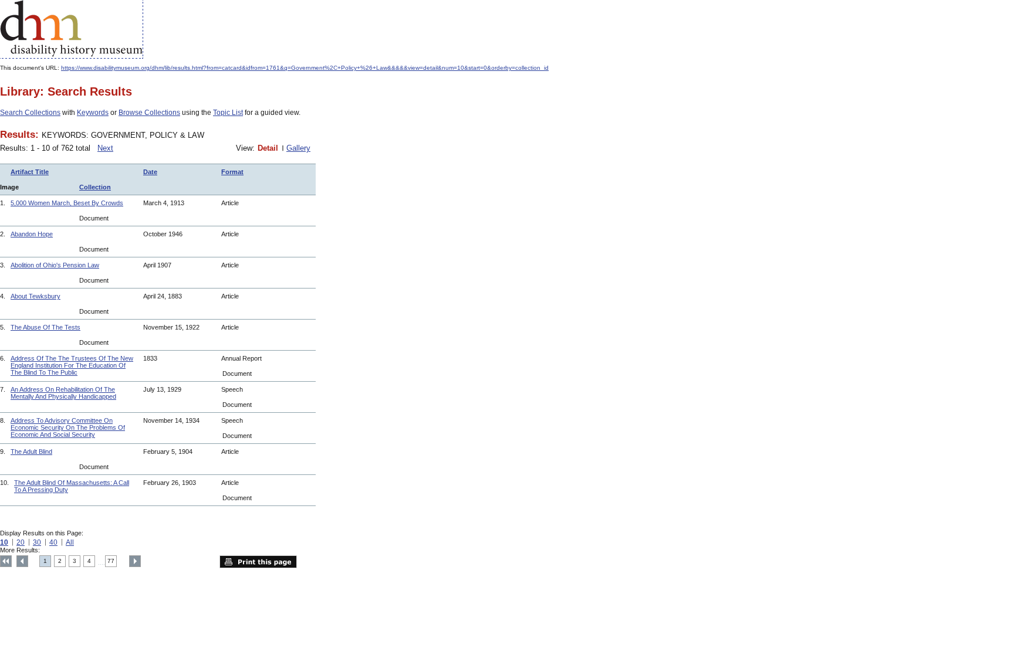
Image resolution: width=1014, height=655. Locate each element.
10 (4, 542)
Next (105, 148)
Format (232, 171)
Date (150, 171)
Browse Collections (149, 112)
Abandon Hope (32, 233)
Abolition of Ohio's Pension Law (55, 265)
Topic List (228, 112)
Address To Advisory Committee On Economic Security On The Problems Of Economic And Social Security (68, 427)
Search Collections (30, 112)
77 (110, 561)
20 (20, 542)
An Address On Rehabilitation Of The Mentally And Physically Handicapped (63, 393)
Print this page (258, 561)
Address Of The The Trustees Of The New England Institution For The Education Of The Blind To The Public (72, 365)
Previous (22, 561)
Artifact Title (30, 171)
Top (6, 561)
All (70, 542)
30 (37, 542)
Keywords (93, 112)
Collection (95, 187)
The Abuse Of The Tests (45, 327)
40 (53, 542)
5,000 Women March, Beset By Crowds (67, 202)
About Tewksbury (35, 296)
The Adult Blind (31, 451)
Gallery (298, 148)
